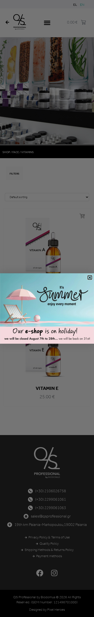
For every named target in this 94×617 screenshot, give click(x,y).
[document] (47, 308)
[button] (90, 277)
